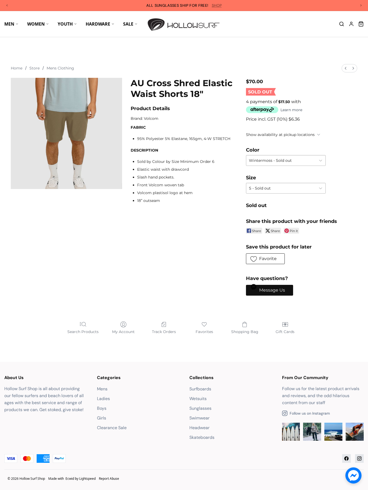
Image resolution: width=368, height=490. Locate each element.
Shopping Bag (244, 331)
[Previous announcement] (7, 5)
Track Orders (164, 331)
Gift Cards (285, 331)
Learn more (291, 109)
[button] (265, 258)
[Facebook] (346, 458)
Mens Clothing (60, 68)
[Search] (341, 24)
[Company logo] (184, 24)
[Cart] (361, 24)
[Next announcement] (361, 5)
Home (16, 68)
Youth (65, 24)
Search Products (83, 331)
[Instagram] (359, 458)
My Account (123, 331)
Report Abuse (109, 478)
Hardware (98, 24)
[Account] (351, 24)
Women (36, 24)
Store (34, 68)
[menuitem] (345, 68)
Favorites (204, 331)
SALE (128, 24)
